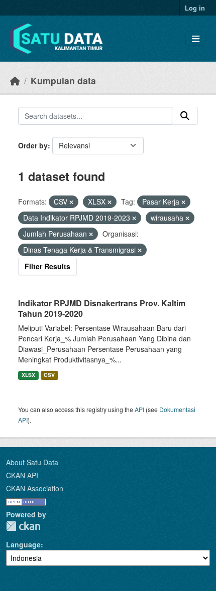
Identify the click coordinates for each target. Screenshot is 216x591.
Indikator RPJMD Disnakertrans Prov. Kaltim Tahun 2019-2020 (101, 308)
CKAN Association (34, 488)
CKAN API (22, 475)
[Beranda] (15, 80)
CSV (49, 374)
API (139, 409)
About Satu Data (32, 462)
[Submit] (185, 116)
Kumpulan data (63, 80)
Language (23, 544)
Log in (195, 8)
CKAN (23, 526)
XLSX (28, 374)
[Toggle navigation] (195, 39)
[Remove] (71, 202)
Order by (33, 145)
